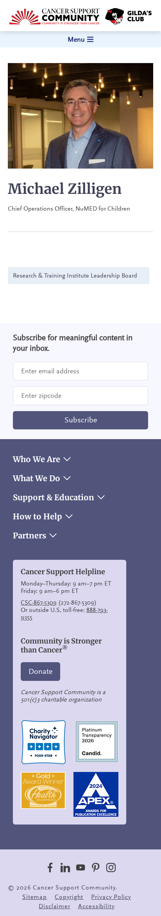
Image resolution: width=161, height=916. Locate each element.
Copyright (69, 896)
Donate (40, 671)
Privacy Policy (111, 896)
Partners (29, 535)
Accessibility (96, 906)
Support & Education (53, 497)
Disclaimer (54, 906)
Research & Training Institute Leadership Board (75, 275)
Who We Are (36, 459)
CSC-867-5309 (39, 602)
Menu (76, 39)
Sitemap (34, 896)
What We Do (36, 478)
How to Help (37, 516)
